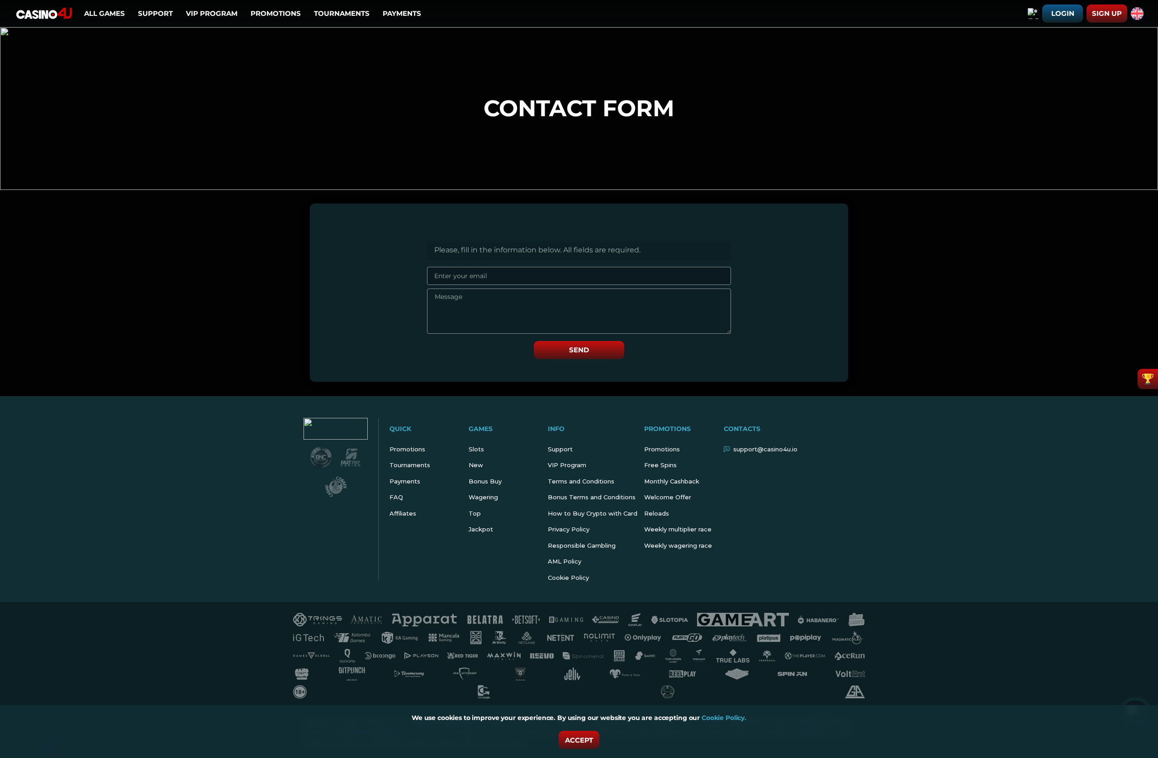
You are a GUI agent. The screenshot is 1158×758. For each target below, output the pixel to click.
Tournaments (342, 13)
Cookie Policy (568, 577)
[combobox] (1033, 14)
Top (475, 513)
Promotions (276, 13)
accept (579, 740)
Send (579, 350)
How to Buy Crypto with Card (592, 513)
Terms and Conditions (581, 481)
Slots (476, 449)
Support (155, 13)
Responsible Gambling (582, 545)
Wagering (483, 497)
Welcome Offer (667, 497)
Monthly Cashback (671, 481)
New (476, 465)
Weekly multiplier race (678, 529)
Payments (402, 13)
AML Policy (564, 561)
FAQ (396, 497)
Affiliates (402, 513)
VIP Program (211, 13)
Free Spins (660, 465)
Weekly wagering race (678, 545)
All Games (104, 13)
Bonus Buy (485, 481)
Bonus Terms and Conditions (592, 497)
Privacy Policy (568, 529)
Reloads (656, 513)
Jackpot (481, 529)
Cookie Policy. (724, 718)
